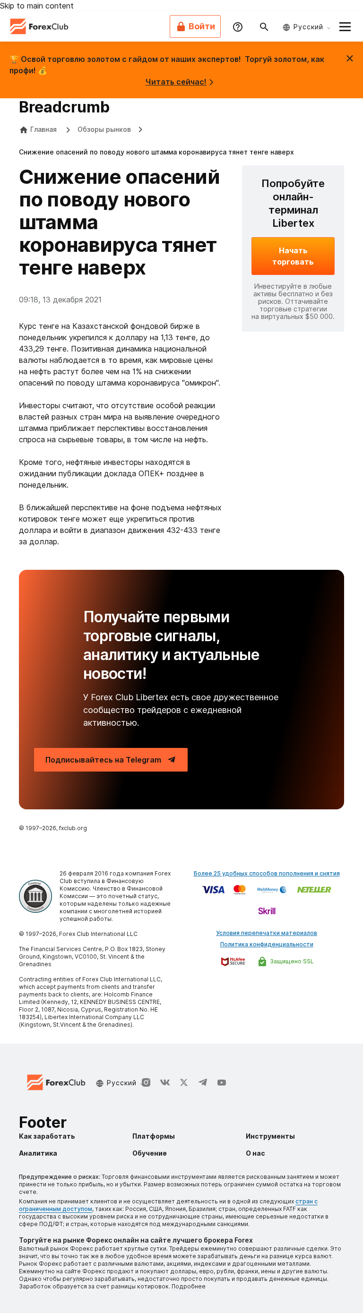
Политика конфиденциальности (266, 944)
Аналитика (38, 1153)
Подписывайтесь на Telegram (103, 759)
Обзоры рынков (104, 129)
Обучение (149, 1153)
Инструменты (270, 1136)
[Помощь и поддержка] (237, 26)
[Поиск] (264, 26)
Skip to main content (37, 5)
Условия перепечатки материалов (266, 932)
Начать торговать (293, 256)
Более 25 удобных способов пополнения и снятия (267, 873)
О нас (255, 1153)
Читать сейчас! (176, 81)
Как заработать (47, 1136)
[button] (345, 26)
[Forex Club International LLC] (39, 26)
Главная (43, 129)
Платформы (153, 1136)
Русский (308, 27)
